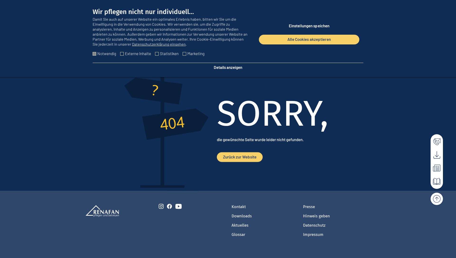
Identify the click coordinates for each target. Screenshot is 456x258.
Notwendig (106, 53)
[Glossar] (434, 180)
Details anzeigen (228, 67)
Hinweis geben (316, 216)
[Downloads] (434, 153)
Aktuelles (240, 225)
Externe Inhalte (138, 53)
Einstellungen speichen (309, 25)
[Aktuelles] (434, 167)
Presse (309, 206)
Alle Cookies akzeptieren (309, 39)
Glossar (238, 234)
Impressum (313, 234)
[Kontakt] (434, 140)
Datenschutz (314, 225)
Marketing (195, 53)
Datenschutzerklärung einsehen (159, 44)
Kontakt (239, 206)
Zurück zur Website (240, 156)
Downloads (242, 216)
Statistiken (169, 53)
